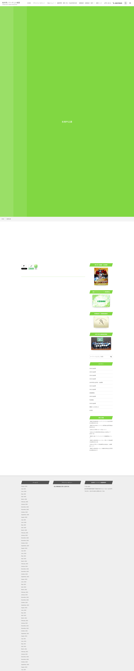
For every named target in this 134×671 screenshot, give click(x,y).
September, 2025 (25, 514)
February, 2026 (24, 501)
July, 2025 (23, 519)
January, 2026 (24, 504)
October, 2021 (24, 630)
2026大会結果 (92, 368)
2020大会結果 (92, 396)
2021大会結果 (92, 389)
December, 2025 (25, 507)
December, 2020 (25, 656)
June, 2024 (23, 553)
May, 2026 (23, 494)
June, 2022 (23, 610)
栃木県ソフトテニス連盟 (11, 2)
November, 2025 (25, 509)
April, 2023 (23, 587)
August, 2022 (24, 607)
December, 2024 (25, 537)
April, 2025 (23, 527)
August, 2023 (24, 579)
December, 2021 (25, 625)
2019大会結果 (92, 403)
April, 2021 (23, 646)
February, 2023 (24, 592)
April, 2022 (23, 615)
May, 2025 (23, 525)
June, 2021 (23, 641)
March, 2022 (24, 618)
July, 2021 (23, 638)
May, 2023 (23, 584)
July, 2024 (23, 550)
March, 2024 (24, 561)
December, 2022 (25, 597)
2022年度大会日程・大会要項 (96, 382)
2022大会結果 (92, 386)
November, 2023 (25, 571)
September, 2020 (25, 664)
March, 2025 (24, 530)
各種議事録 (92, 392)
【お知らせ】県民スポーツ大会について (97, 429)
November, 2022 (25, 600)
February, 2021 (24, 651)
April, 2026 (23, 496)
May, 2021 (23, 643)
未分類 (91, 410)
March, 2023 (24, 589)
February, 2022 (24, 620)
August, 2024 (24, 548)
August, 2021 (24, 636)
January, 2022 (24, 623)
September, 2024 (25, 545)
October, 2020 (24, 661)
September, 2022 (25, 605)
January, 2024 (24, 566)
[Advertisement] (67, 233)
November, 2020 (25, 659)
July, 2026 (23, 488)
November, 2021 (25, 628)
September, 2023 (25, 576)
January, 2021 (24, 654)
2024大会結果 (92, 375)
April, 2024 (23, 558)
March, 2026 (24, 499)
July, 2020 (23, 669)
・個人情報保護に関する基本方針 (61, 486)
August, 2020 (24, 667)
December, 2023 (25, 568)
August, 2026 (24, 486)
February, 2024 (24, 563)
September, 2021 (25, 633)
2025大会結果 (92, 372)
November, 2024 (25, 540)
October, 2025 (24, 512)
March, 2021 (24, 649)
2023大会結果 (92, 378)
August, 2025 (24, 517)
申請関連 (91, 400)
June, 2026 (23, 491)
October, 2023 (24, 574)
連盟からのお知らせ (94, 406)
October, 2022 (24, 602)
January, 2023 (24, 594)
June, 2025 (23, 522)
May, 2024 (23, 556)
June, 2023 (23, 581)
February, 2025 (24, 532)
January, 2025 (24, 535)
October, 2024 (24, 543)
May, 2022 (23, 612)
